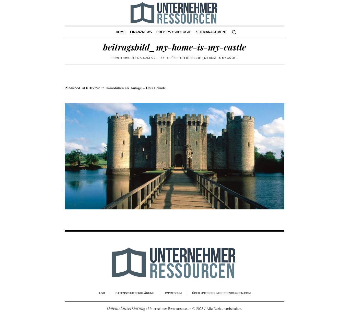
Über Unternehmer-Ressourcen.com (221, 293)
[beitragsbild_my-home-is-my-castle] (174, 156)
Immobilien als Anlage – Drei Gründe (151, 57)
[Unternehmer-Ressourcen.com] (174, 262)
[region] (66, 273)
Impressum (173, 293)
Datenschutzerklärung (135, 293)
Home (115, 57)
